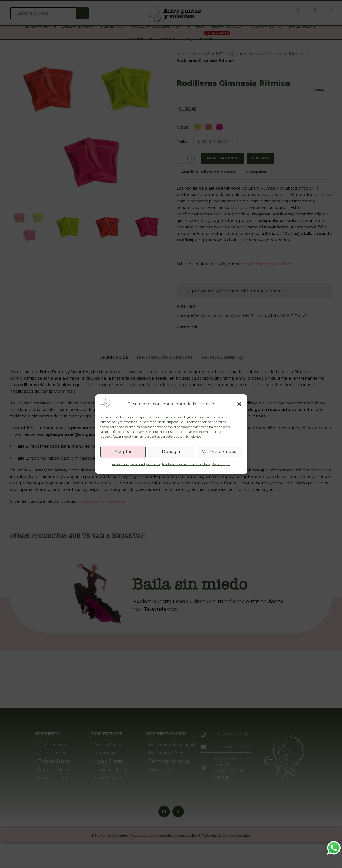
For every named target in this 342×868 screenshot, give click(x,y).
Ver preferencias (219, 451)
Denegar (171, 451)
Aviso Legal (221, 464)
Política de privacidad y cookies (136, 464)
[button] (239, 404)
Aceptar (123, 451)
